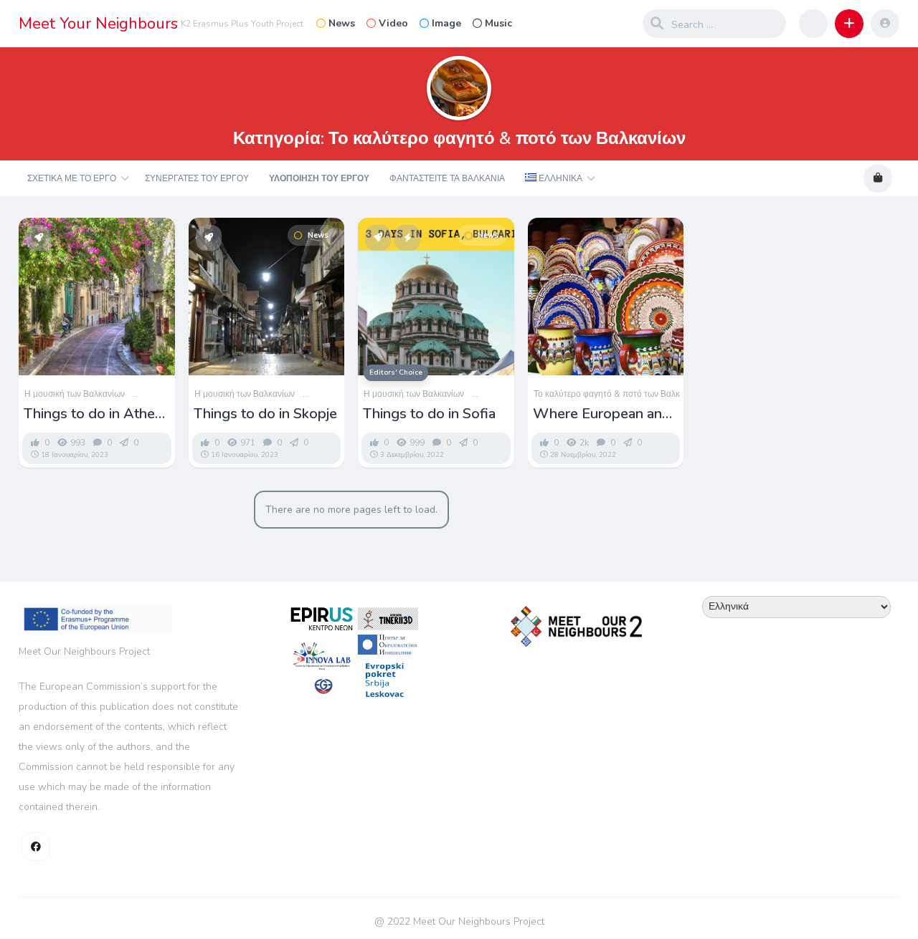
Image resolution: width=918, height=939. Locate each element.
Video (393, 23)
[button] (849, 23)
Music (498, 23)
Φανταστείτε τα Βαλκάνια (447, 178)
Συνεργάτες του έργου (197, 178)
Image (446, 23)
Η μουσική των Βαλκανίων (74, 394)
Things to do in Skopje (265, 414)
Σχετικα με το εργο (71, 178)
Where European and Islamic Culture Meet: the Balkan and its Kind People (606, 414)
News (341, 23)
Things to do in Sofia (429, 414)
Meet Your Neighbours (98, 23)
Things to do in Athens (97, 414)
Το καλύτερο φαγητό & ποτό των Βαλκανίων (618, 394)
